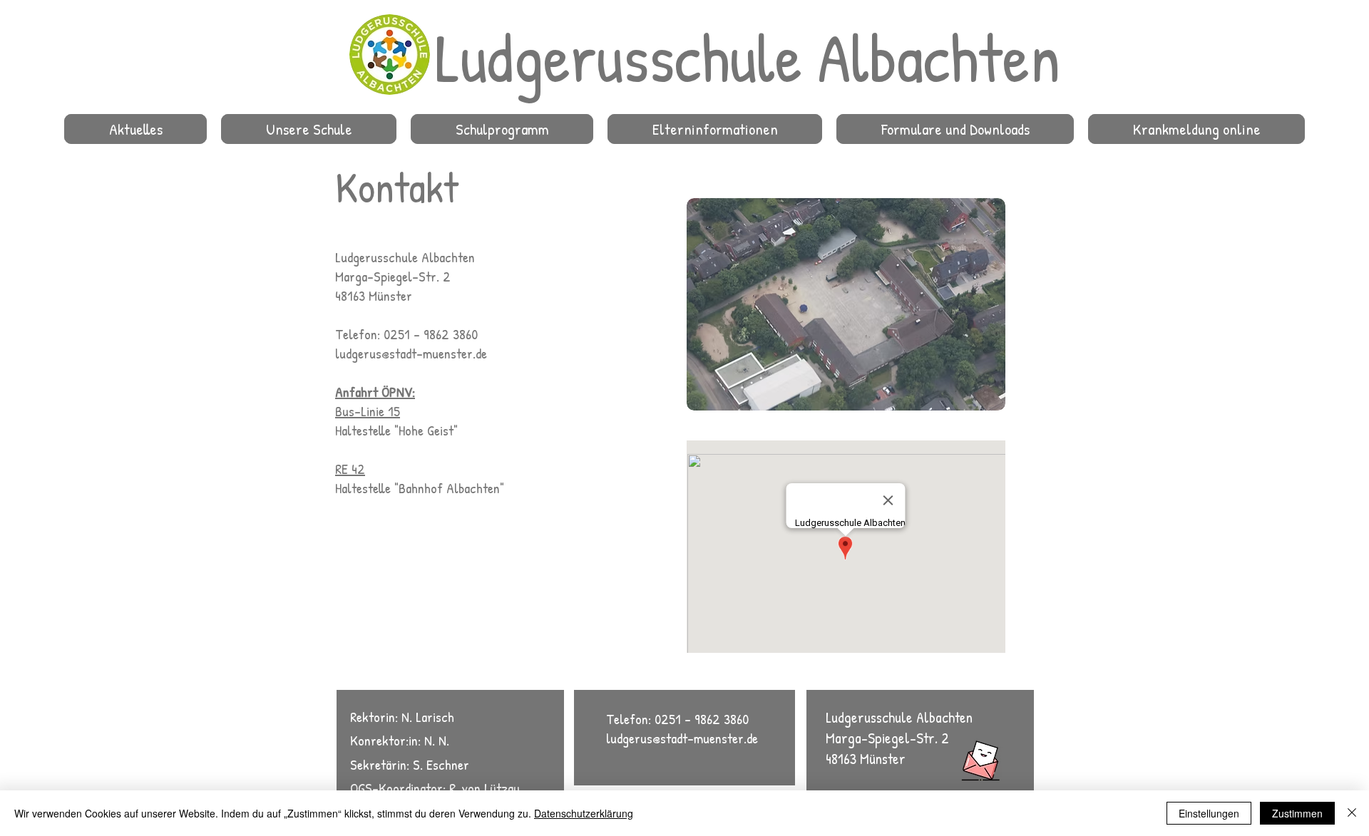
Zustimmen (1297, 813)
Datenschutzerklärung (583, 813)
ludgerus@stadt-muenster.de (411, 353)
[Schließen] (1351, 813)
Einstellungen (1209, 813)
